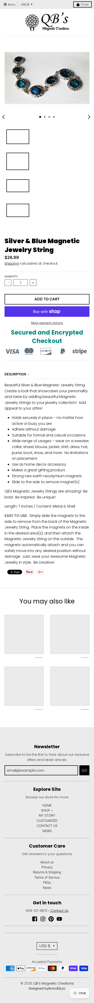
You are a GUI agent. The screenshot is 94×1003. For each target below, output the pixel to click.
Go (84, 770)
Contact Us (59, 910)
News (47, 888)
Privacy (47, 867)
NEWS (47, 831)
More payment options (47, 323)
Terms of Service (47, 877)
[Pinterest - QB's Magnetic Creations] (51, 919)
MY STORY (47, 815)
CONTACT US (47, 826)
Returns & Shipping (47, 872)
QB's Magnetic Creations (53, 983)
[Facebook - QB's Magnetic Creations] (34, 919)
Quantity (11, 276)
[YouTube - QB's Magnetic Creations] (59, 919)
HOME (47, 805)
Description (15, 374)
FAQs (47, 882)
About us (47, 862)
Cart (85, 4)
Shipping (12, 263)
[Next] (89, 117)
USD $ (25, 4)
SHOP (45, 810)
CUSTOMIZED (47, 821)
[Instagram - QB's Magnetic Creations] (43, 919)
